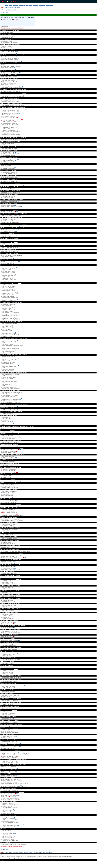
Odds (15, 9)
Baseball (30, 5)
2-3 (14, 240)
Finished (11, 9)
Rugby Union (42, 5)
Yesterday (6, 7)
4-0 (16, 116)
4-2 (16, 152)
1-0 (19, 192)
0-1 (15, 67)
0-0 (19, 113)
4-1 (19, 261)
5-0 (20, 111)
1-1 (19, 66)
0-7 (26, 109)
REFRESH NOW (4, 12)
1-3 (16, 543)
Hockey (6, 5)
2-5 (24, 685)
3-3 (17, 775)
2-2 (15, 456)
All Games (3, 9)
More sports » (49, 5)
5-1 (15, 205)
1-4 (22, 780)
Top (1, 854)
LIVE (7, 9)
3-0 (16, 64)
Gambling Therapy (15, 858)
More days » (18, 7)
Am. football (35, 5)
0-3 (21, 56)
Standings (17, 30)
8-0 (16, 547)
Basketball (15, 5)
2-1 (20, 72)
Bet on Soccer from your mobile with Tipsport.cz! (12, 27)
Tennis (10, 5)
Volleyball (25, 5)
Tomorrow (12, 7)
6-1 (16, 556)
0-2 (25, 557)
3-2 (14, 161)
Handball (21, 5)
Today (2, 7)
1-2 (18, 110)
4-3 (18, 201)
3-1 (18, 58)
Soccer (2, 5)
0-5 (15, 566)
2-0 (15, 167)
